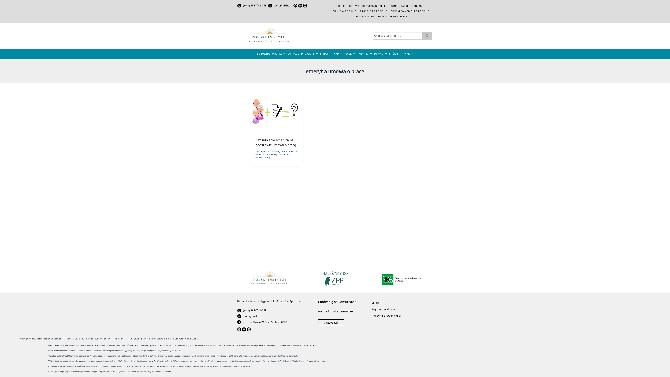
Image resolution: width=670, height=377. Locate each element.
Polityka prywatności (386, 315)
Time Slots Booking (373, 11)
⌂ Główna (263, 53)
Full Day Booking (344, 11)
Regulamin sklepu (374, 6)
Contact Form (364, 16)
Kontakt (418, 6)
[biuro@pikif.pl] (270, 6)
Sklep (342, 6)
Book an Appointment (393, 16)
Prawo (378, 53)
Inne (407, 53)
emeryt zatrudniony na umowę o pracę (273, 155)
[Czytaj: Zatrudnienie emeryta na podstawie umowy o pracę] (277, 113)
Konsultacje (400, 6)
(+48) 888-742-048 (255, 5)
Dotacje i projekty (301, 53)
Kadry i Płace (343, 53)
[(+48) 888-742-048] (239, 6)
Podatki (363, 53)
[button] (278, 54)
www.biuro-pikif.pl (123, 345)
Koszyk (354, 6)
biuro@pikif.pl (282, 5)
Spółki (393, 53)
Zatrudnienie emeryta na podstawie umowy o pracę (275, 142)
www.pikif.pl (105, 345)
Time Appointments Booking (409, 11)
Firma (324, 53)
